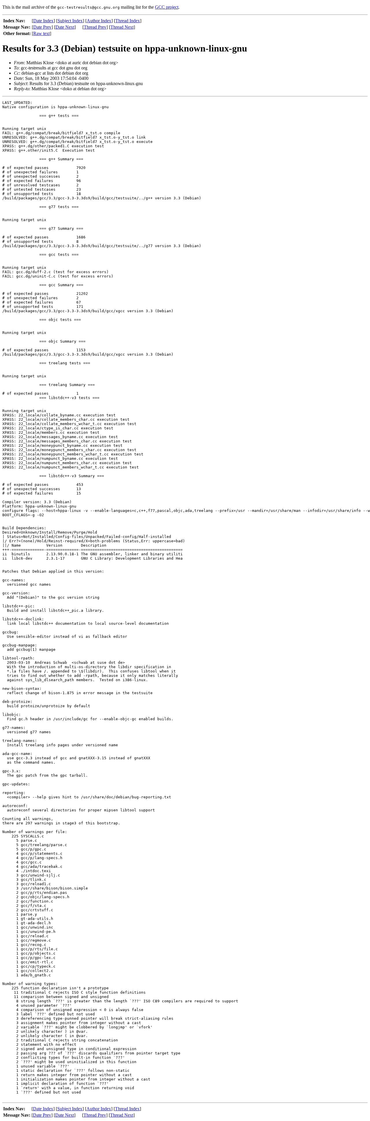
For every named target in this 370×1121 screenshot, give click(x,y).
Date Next (65, 27)
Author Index (99, 20)
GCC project (166, 7)
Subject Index (70, 20)
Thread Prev (95, 27)
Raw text (41, 33)
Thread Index (127, 20)
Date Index (43, 20)
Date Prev (42, 27)
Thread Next (122, 27)
